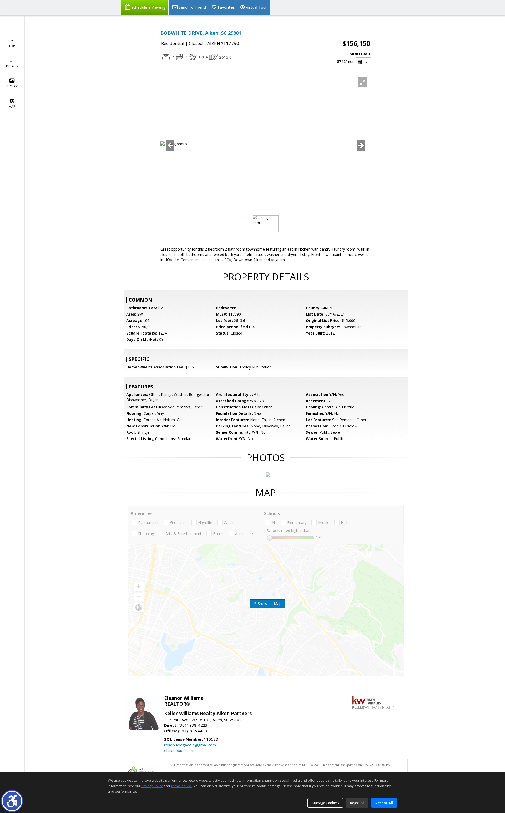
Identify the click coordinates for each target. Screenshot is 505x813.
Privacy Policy (152, 786)
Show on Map (269, 603)
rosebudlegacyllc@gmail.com (190, 744)
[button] (12, 801)
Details (12, 66)
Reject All (357, 802)
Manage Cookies (325, 802)
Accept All (384, 802)
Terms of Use (181, 786)
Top (12, 46)
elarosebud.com (178, 750)
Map (12, 106)
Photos (12, 86)
